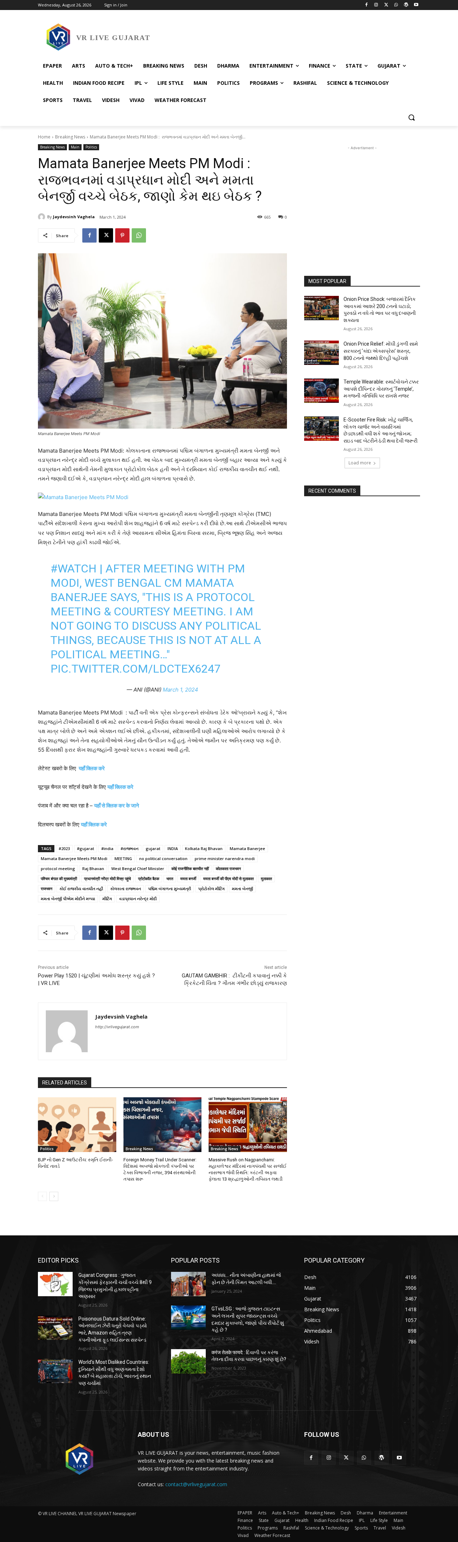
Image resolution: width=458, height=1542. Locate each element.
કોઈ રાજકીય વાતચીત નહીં (81, 888)
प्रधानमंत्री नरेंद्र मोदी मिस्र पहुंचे (107, 878)
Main (75, 147)
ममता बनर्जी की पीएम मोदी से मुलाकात (228, 878)
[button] (411, 117)
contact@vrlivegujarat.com (196, 1484)
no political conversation (163, 858)
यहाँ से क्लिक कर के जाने (116, 805)
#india (107, 848)
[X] (386, 5)
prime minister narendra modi (225, 858)
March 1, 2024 (180, 689)
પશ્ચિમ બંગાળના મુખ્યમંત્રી (169, 888)
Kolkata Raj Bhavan (204, 848)
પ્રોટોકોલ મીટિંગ (211, 888)
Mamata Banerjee (247, 848)
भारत (169, 878)
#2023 (64, 848)
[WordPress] (406, 5)
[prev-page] (42, 1196)
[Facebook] (366, 5)
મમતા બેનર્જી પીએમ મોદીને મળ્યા (68, 898)
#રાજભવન (129, 848)
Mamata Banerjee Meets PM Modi (74, 858)
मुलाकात (266, 878)
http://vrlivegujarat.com (117, 1026)
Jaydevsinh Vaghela (74, 216)
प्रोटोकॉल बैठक (148, 878)
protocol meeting (58, 868)
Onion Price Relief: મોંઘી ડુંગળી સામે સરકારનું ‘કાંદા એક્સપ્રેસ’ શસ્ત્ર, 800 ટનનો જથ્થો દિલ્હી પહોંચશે (381, 351)
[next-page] (53, 1196)
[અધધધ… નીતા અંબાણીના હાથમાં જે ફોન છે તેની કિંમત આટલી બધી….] (188, 1284)
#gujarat (85, 848)
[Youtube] (416, 5)
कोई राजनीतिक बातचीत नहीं (190, 868)
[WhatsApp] (396, 5)
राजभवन (46, 888)
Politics (91, 147)
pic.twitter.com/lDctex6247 (135, 668)
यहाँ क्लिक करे (92, 768)
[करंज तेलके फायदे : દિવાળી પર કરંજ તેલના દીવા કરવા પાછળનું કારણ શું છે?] (188, 1361)
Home (44, 137)
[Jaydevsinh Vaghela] (42, 216)
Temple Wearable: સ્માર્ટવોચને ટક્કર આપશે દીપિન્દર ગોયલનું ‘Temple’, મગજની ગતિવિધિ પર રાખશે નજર (381, 389)
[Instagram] (376, 5)
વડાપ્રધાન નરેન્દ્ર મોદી (138, 898)
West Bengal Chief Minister (137, 868)
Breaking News (70, 137)
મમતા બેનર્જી (242, 888)
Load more (360, 463)
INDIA (172, 848)
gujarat (153, 848)
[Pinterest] (122, 235)
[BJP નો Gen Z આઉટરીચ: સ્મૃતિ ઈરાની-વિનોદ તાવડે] (77, 1124)
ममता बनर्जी (188, 878)
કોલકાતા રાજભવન (125, 888)
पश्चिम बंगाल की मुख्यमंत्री (59, 878)
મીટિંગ (107, 898)
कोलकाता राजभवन (228, 868)
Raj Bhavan (93, 868)
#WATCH (73, 568)
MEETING (123, 858)
